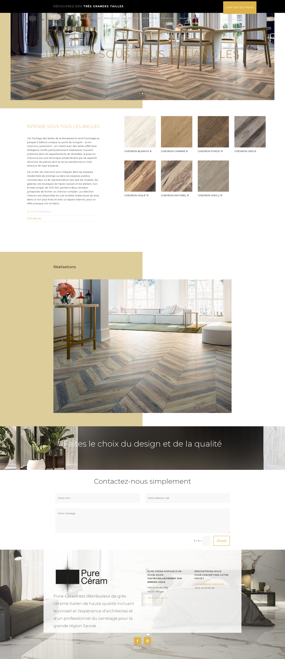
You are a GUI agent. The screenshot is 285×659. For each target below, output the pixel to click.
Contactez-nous (240, 7)
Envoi (221, 541)
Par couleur (111, 18)
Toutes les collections (85, 18)
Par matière (150, 18)
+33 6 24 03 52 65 (157, 597)
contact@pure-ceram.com (209, 584)
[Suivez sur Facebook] (137, 640)
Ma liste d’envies (189, 18)
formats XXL (168, 18)
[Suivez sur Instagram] (147, 640)
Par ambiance (131, 18)
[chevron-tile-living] (142, 412)
